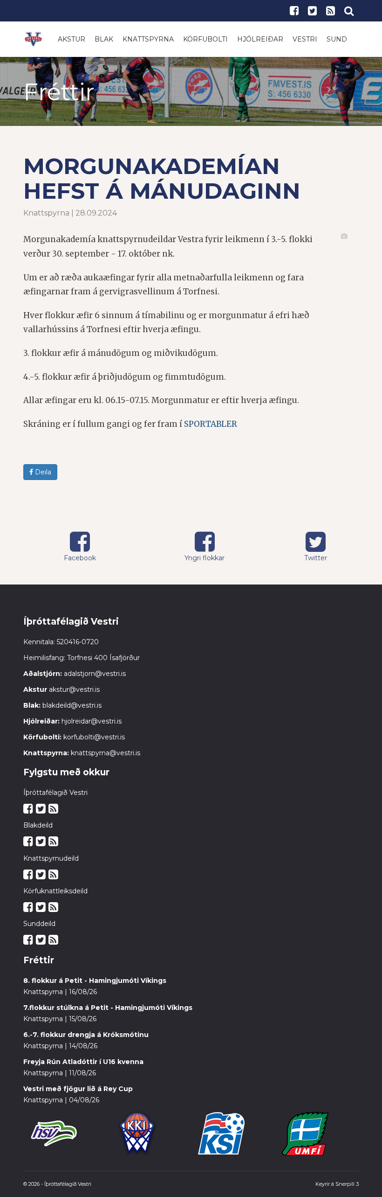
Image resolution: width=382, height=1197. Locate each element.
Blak (104, 39)
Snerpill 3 (347, 1184)
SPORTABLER (210, 424)
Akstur (71, 39)
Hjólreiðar (260, 39)
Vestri (305, 39)
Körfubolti (205, 39)
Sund (337, 39)
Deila (42, 472)
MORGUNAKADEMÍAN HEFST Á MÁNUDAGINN (161, 178)
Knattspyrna (148, 39)
